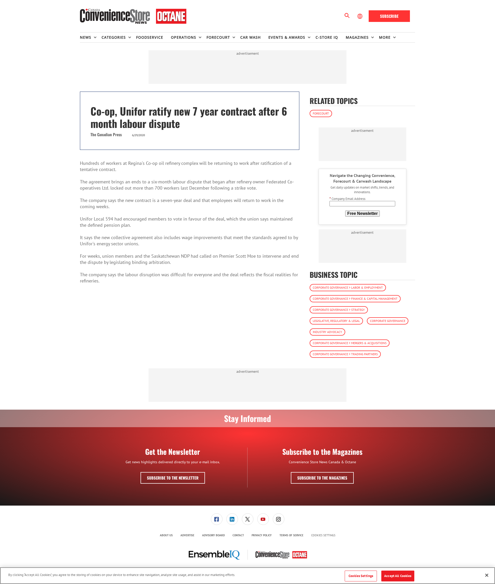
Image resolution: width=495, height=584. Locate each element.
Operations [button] (183, 37)
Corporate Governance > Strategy (339, 310)
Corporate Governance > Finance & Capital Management (355, 299)
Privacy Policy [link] (262, 535)
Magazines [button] (357, 37)
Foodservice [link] (149, 37)
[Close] (486, 575)
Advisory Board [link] (213, 535)
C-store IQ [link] (327, 37)
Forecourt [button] (218, 37)
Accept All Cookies (397, 576)
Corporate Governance (387, 321)
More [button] (385, 37)
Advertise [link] (187, 535)
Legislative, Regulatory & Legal (336, 321)
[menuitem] (91, 37)
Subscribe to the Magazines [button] (322, 478)
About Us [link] (166, 535)
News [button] (85, 37)
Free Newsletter (362, 213)
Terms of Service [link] (291, 535)
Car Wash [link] (250, 37)
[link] (216, 519)
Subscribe (389, 16)
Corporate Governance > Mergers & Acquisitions (349, 343)
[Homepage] (133, 16)
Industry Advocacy (327, 332)
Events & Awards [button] (286, 37)
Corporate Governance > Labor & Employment (348, 287)
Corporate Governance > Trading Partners (345, 354)
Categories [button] (114, 37)
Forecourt (321, 113)
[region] (247, 575)
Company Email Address (347, 199)
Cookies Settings (323, 535)
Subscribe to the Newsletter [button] (173, 478)
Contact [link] (238, 535)
